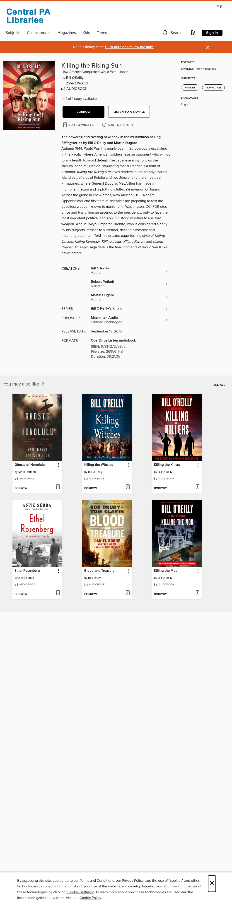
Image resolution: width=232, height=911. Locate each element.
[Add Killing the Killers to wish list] (197, 487)
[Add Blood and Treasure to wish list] (127, 593)
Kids (86, 32)
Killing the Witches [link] (98, 465)
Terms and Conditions (97, 880)
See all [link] (219, 385)
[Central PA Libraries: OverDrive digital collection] (28, 15)
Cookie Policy (90, 898)
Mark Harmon (27, 472)
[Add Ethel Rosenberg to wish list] (58, 593)
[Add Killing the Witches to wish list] (127, 487)
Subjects (13, 32)
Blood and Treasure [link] (99, 571)
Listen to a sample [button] (129, 112)
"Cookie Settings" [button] (80, 892)
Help (219, 6)
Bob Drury (94, 578)
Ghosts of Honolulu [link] (29, 465)
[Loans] (192, 33)
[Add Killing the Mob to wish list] (197, 593)
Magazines (67, 32)
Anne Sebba (26, 578)
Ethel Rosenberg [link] (27, 571)
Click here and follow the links (129, 47)
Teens (102, 32)
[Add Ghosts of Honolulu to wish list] (58, 487)
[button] (172, 33)
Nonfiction (213, 87)
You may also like (21, 384)
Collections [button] (37, 32)
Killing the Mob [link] (166, 571)
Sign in (212, 32)
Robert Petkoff (77, 83)
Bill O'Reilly (75, 78)
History (190, 87)
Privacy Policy (132, 880)
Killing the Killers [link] (167, 465)
